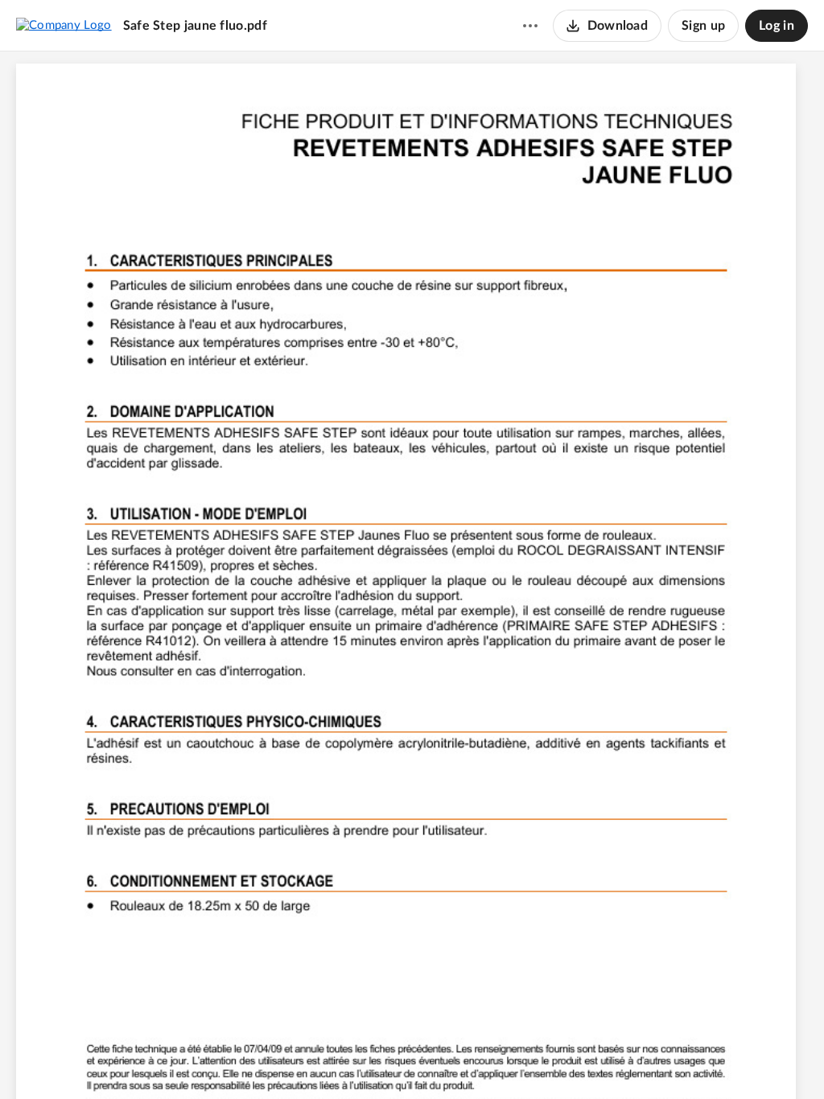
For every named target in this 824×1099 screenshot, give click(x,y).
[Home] (64, 25)
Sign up (703, 25)
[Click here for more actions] (530, 26)
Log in (776, 25)
